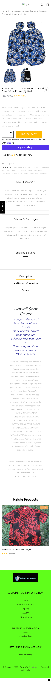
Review (25, 290)
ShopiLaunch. (34, 667)
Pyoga (23, 667)
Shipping (25, 608)
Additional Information (25, 283)
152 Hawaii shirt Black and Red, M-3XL (18, 549)
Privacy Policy (25, 617)
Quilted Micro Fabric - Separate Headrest (29, 173)
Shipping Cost (25, 636)
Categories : (7, 167)
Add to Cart (29, 134)
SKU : (4, 163)
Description (25, 276)
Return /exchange (25, 655)
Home (4, 11)
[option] (25, 43)
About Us (26, 613)
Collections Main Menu (25, 604)
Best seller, (18, 167)
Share (2, 208)
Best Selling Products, (32, 167)
